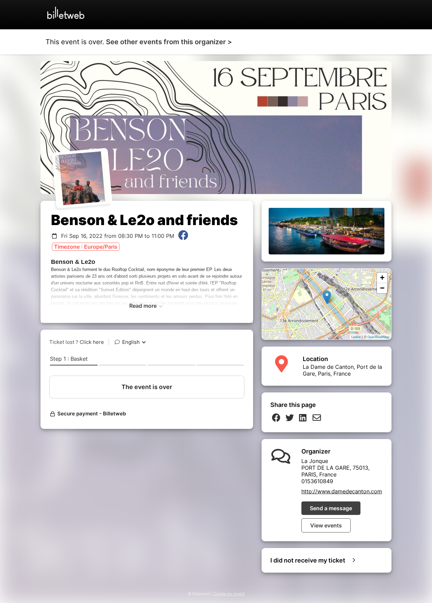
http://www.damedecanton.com (341, 491)
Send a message (331, 508)
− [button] (382, 288)
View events (326, 525)
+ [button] (382, 277)
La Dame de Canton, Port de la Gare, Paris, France (342, 370)
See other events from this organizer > (169, 42)
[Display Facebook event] (183, 236)
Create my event (229, 593)
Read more (143, 305)
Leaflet (356, 337)
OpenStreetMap (378, 337)
